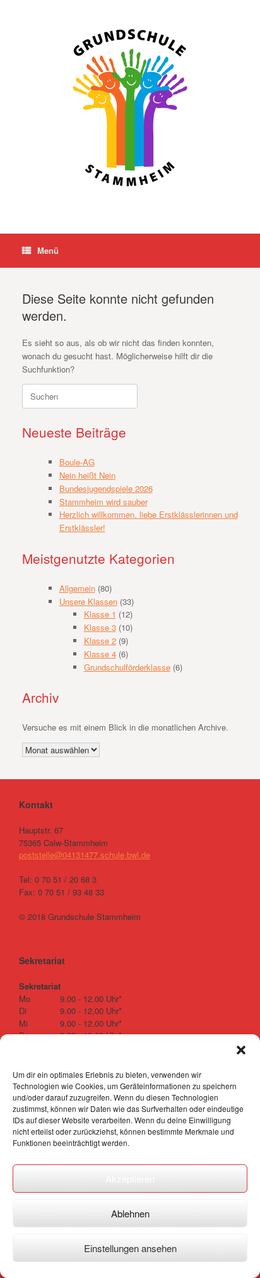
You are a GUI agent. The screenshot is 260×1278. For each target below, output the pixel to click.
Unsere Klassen (88, 601)
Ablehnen (130, 1213)
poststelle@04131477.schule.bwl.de (84, 855)
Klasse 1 (100, 614)
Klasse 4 (100, 654)
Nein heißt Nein (87, 475)
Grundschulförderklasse (127, 667)
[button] (241, 1050)
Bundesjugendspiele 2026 (106, 488)
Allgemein (77, 588)
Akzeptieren (130, 1178)
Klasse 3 (100, 627)
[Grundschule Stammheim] (130, 107)
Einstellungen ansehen (130, 1248)
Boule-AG (77, 462)
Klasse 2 (100, 641)
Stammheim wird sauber (103, 502)
